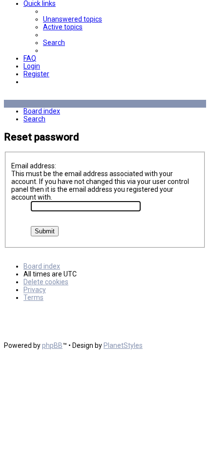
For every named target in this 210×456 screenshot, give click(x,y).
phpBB (52, 345)
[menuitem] (72, 19)
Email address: (33, 166)
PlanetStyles (123, 345)
